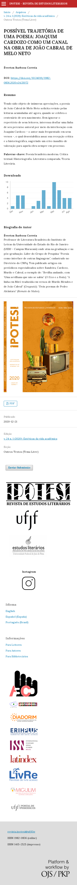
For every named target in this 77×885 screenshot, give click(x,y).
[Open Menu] (3, 3)
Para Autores (13, 650)
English (10, 611)
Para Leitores (14, 644)
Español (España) (16, 616)
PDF (12, 403)
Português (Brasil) (17, 622)
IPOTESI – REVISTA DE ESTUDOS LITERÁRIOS (38, 3)
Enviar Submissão (19, 467)
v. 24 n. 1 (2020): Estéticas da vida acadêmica (29, 16)
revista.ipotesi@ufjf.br (21, 831)
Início (7, 12)
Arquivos (21, 12)
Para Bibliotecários (17, 656)
